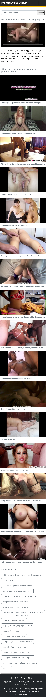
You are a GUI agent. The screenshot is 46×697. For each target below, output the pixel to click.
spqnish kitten (9, 647)
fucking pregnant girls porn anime (17, 585)
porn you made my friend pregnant (18, 657)
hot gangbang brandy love (14, 636)
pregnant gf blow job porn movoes (17, 641)
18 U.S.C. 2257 (16, 688)
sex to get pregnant (11, 631)
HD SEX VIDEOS (23, 677)
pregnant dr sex (30, 596)
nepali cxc (22, 647)
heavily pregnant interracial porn (17, 652)
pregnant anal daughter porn (15, 601)
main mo (6, 668)
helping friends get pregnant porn (17, 625)
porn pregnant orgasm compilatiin (17, 591)
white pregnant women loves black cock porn (22, 575)
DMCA (6, 688)
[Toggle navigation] (41, 3)
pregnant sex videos (23, 694)
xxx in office (8, 580)
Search (41, 12)
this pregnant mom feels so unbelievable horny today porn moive (23, 613)
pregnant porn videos (29, 691)
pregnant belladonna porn (14, 620)
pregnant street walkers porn (15, 607)
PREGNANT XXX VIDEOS (14, 3)
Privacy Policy (30, 688)
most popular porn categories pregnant (20, 663)
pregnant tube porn (11, 596)
